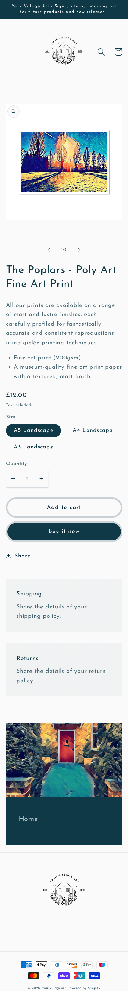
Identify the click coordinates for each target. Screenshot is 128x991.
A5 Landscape (34, 430)
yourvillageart (54, 988)
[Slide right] (79, 249)
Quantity (16, 463)
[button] (9, 51)
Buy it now (64, 532)
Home (28, 819)
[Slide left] (48, 249)
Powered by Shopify (84, 988)
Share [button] (22, 556)
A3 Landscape (34, 447)
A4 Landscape (93, 430)
